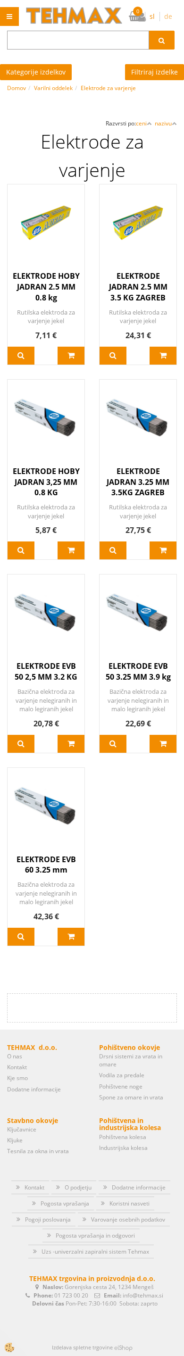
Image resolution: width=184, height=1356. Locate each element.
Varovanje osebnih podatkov (128, 1219)
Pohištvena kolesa (122, 1137)
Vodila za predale (121, 1075)
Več (21, 356)
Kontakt (17, 1067)
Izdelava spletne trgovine (82, 1347)
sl (152, 16)
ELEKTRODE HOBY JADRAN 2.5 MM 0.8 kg (46, 287)
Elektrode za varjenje (108, 88)
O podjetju (78, 1187)
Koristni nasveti (129, 1203)
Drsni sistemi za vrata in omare (130, 1060)
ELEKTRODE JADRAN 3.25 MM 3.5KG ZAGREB (138, 482)
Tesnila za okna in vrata (38, 1151)
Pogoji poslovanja (48, 1219)
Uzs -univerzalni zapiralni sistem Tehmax (95, 1252)
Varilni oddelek (53, 88)
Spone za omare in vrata (131, 1097)
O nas (14, 1056)
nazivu (163, 123)
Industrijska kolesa (123, 1148)
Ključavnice (21, 1129)
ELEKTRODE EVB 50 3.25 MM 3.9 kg (138, 671)
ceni (141, 123)
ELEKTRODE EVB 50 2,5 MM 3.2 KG (46, 671)
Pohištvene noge (120, 1086)
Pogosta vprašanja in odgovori (95, 1235)
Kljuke (15, 1140)
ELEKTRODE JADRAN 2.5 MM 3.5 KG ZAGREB (138, 287)
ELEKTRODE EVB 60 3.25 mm (46, 864)
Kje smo (17, 1078)
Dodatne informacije (34, 1089)
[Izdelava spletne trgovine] (123, 1347)
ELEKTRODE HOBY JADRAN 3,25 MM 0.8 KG (46, 482)
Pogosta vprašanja (65, 1203)
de (168, 16)
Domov (16, 88)
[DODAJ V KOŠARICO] (71, 356)
